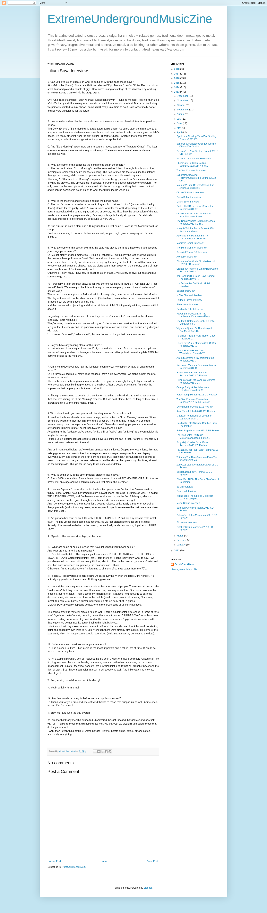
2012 (177, 550)
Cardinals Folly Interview (190, 309)
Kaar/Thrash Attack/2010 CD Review (196, 411)
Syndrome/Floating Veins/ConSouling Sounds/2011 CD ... (196, 137)
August (181, 114)
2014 (177, 87)
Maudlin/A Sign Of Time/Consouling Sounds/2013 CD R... (195, 186)
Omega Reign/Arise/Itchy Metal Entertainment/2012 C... (193, 389)
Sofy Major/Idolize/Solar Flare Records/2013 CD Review (192, 444)
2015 (177, 83)
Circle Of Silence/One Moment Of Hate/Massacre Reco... (194, 215)
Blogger (148, 887)
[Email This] (95, 751)
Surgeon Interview (186, 491)
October (181, 105)
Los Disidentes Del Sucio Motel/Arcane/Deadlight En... (193, 436)
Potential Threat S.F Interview (192, 252)
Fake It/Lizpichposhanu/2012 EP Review (198, 430)
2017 (177, 73)
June (180, 123)
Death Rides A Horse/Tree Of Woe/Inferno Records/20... (192, 352)
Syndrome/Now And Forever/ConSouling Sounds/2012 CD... (196, 178)
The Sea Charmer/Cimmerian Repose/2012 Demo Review (193, 400)
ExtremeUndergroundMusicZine (129, 18)
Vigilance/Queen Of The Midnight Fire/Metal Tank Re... (194, 329)
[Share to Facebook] (106, 751)
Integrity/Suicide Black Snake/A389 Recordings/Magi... (195, 230)
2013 (177, 92)
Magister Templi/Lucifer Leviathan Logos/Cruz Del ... (194, 417)
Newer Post (54, 861)
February (182, 540)
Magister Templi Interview (190, 243)
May (179, 128)
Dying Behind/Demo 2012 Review (195, 406)
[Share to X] (102, 751)
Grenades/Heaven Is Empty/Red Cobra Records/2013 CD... (197, 270)
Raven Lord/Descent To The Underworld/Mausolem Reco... (194, 315)
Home (104, 861)
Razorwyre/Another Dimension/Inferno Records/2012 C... (197, 366)
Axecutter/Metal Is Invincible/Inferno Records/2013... (195, 359)
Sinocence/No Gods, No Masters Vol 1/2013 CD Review (196, 263)
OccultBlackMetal (184, 564)
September (183, 109)
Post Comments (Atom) (74, 867)
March (180, 535)
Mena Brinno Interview (188, 503)
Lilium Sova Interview (188, 201)
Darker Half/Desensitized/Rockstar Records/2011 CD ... (195, 207)
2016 (177, 78)
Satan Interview (185, 486)
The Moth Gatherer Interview (192, 247)
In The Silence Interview (189, 295)
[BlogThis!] (99, 751)
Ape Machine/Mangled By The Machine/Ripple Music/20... (193, 237)
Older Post (152, 861)
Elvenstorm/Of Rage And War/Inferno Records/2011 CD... (196, 381)
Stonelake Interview (187, 522)
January (181, 544)
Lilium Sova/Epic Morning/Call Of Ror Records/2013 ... (196, 344)
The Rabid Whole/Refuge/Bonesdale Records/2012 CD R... (196, 222)
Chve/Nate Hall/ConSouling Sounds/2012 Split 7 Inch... (192, 164)
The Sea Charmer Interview (191, 170)
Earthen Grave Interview (189, 300)
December (183, 96)
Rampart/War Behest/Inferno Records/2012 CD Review (192, 374)
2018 (177, 69)
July (179, 118)
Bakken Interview (186, 291)
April (179, 132)
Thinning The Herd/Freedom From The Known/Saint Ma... (197, 458)
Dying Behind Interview (189, 197)
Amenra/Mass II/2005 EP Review (194, 158)
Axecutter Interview (187, 256)
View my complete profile (184, 569)
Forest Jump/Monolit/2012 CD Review (197, 394)
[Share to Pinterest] (110, 751)
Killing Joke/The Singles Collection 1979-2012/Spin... (195, 497)
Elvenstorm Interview (188, 304)
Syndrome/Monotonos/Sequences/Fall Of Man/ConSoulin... (197, 145)
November (183, 100)
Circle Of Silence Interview (190, 192)
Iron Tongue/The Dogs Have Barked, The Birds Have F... (196, 277)
